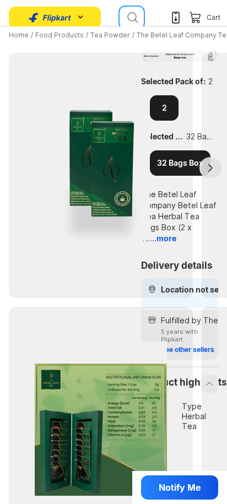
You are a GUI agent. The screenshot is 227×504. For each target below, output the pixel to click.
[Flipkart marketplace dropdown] (49, 17)
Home (19, 35)
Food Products (59, 35)
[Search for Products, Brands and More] (132, 18)
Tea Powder (110, 35)
